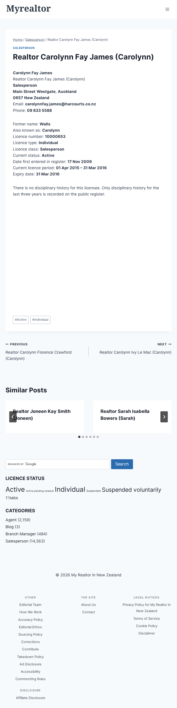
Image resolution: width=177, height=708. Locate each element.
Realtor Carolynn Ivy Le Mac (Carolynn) (135, 348)
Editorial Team (30, 605)
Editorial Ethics (30, 627)
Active (21, 319)
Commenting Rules (30, 679)
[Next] (164, 416)
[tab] (79, 437)
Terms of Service (146, 618)
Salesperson (24, 48)
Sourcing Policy (30, 634)
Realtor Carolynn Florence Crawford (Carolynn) (39, 351)
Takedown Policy (30, 657)
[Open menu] (167, 9)
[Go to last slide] (13, 416)
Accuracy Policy (30, 620)
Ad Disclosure (30, 664)
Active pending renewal (40, 490)
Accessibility (30, 671)
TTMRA (12, 498)
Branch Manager (21, 534)
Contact (88, 612)
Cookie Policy (146, 626)
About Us (88, 605)
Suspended (93, 490)
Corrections (30, 642)
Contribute (30, 649)
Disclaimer (147, 633)
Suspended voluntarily (131, 489)
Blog (10, 526)
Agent (11, 520)
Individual (40, 319)
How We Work (30, 612)
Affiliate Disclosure (30, 698)
